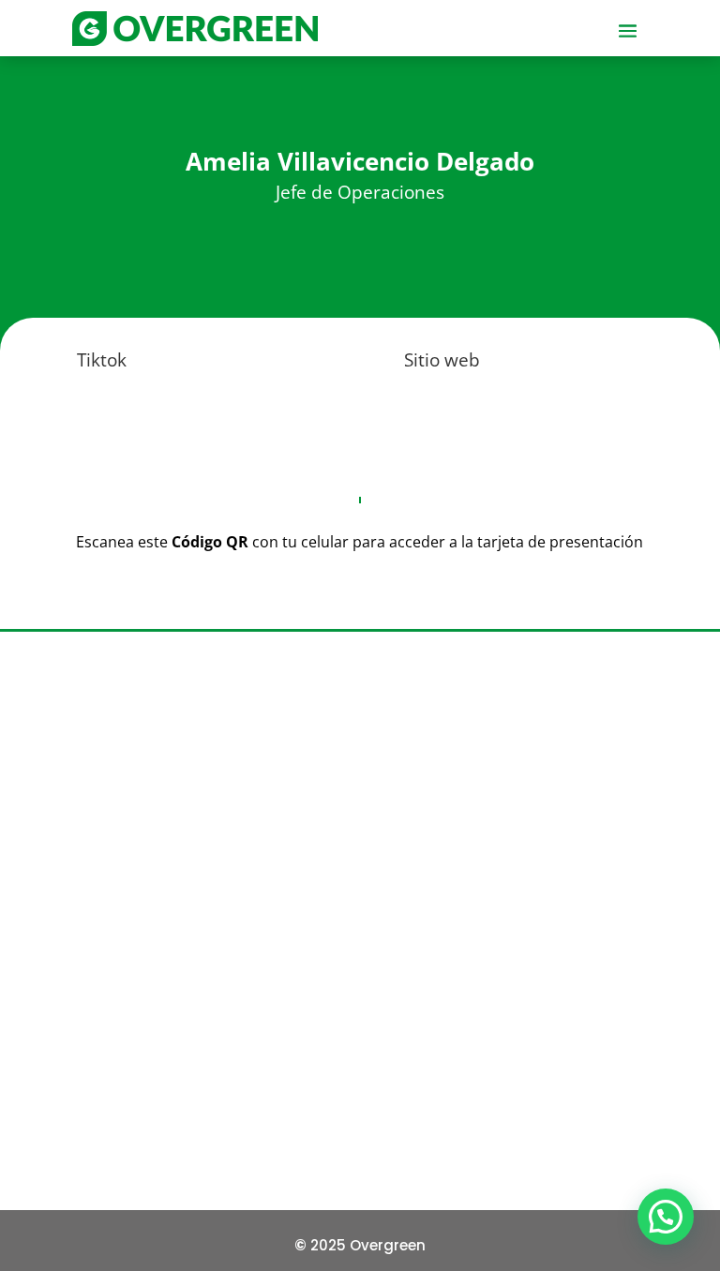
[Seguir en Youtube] (420, 1031)
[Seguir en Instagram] (315, 1031)
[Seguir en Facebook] (262, 1031)
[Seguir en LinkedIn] (367, 1031)
